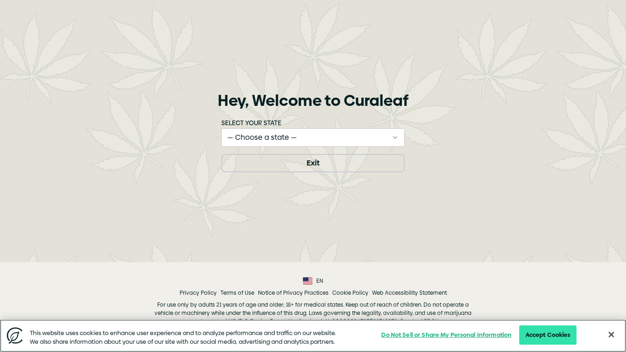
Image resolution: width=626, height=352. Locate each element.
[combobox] (313, 137)
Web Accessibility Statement (409, 293)
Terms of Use (237, 293)
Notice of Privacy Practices (293, 293)
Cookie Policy (350, 293)
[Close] (611, 334)
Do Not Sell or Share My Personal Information (446, 334)
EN (319, 281)
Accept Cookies (548, 334)
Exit (313, 163)
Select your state (251, 122)
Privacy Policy (198, 293)
